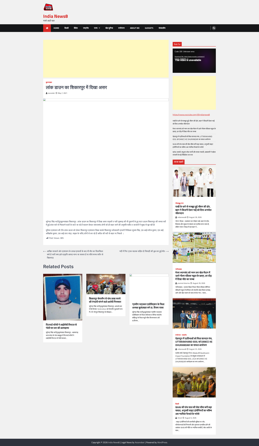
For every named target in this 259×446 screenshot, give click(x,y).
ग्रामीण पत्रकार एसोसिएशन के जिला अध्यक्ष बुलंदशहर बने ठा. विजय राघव (148, 306)
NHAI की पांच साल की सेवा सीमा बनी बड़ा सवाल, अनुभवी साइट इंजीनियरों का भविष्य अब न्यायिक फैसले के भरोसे (193, 145)
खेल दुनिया (109, 28)
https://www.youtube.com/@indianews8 (191, 114)
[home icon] (47, 28)
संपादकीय (162, 28)
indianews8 (182, 217)
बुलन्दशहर (49, 82)
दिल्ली (66, 28)
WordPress (162, 442)
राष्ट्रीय (86, 28)
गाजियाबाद (178, 269)
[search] (214, 28)
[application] (194, 61)
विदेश (76, 28)
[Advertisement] (106, 59)
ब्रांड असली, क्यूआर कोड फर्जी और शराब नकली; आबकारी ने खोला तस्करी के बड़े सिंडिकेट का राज (194, 153)
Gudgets (149, 28)
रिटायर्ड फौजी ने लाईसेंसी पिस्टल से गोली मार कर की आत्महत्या (61, 326)
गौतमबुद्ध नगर (179, 203)
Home (56, 28)
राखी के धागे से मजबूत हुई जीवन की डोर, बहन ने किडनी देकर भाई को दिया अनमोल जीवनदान (194, 122)
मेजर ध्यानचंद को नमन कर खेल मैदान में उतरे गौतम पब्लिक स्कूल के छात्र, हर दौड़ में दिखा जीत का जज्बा (194, 130)
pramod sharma (184, 283)
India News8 (55, 16)
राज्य (95, 28)
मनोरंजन (121, 28)
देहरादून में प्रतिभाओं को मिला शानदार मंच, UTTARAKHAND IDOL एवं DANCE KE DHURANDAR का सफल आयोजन (192, 138)
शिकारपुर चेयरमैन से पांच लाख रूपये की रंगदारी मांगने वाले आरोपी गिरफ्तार (105, 300)
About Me (134, 28)
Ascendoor (139, 442)
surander (51, 93)
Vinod (180, 418)
